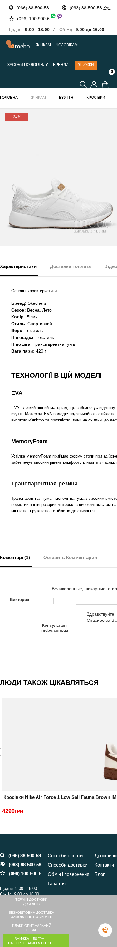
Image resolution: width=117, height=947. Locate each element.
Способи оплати (65, 855)
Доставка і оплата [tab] (70, 266)
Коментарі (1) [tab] (15, 557)
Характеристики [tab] (18, 266)
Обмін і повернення (68, 874)
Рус (106, 7)
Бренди (61, 65)
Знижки (86, 65)
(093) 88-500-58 (86, 7)
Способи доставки (67, 865)
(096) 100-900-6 (33, 18)
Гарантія (57, 883)
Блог (100, 874)
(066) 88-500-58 (33, 7)
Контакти (104, 865)
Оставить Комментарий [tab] (70, 557)
